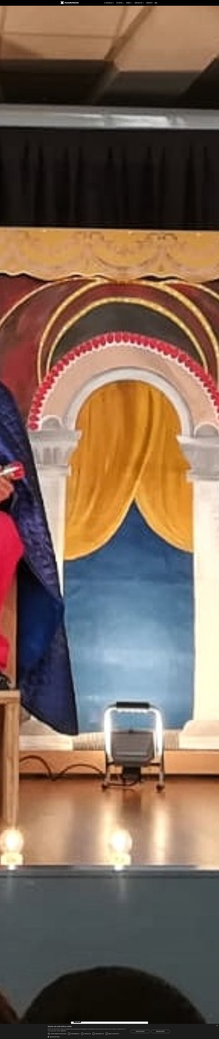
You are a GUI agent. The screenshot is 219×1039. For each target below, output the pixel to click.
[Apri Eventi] (132, 3)
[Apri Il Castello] (113, 3)
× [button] (217, 1025)
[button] (87, 1037)
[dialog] (109, 1031)
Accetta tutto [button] (140, 1031)
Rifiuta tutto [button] (160, 1031)
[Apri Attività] (123, 3)
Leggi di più (63, 1030)
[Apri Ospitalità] (143, 3)
